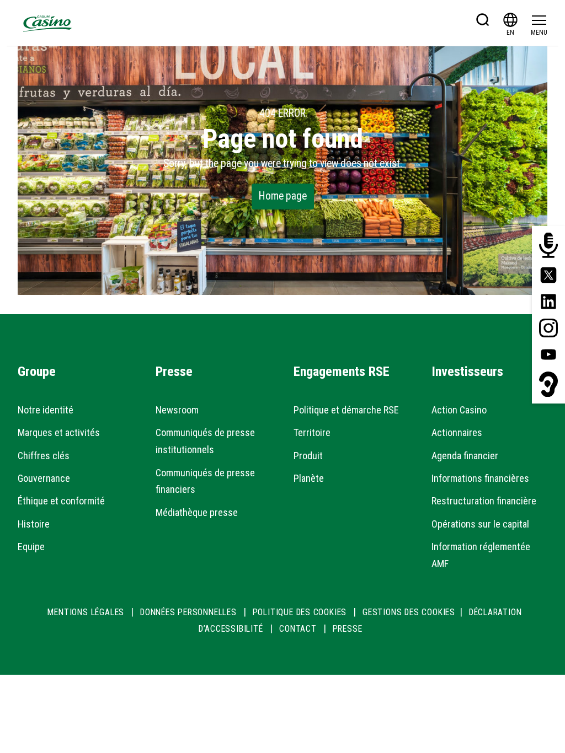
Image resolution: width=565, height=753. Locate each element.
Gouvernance (44, 478)
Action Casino (459, 410)
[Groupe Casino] (47, 23)
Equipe (31, 546)
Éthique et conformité (61, 501)
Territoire (312, 432)
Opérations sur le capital (480, 524)
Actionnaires (456, 432)
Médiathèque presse (197, 512)
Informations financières (480, 478)
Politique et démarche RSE (346, 410)
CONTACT (298, 628)
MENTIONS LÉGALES (85, 612)
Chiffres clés (44, 455)
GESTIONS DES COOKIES (409, 612)
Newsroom (177, 410)
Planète (309, 478)
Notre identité (45, 410)
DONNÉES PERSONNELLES (188, 612)
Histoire (34, 524)
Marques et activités (59, 432)
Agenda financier (464, 455)
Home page (283, 196)
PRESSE (348, 628)
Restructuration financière (483, 501)
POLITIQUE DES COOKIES (300, 612)
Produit (308, 455)
